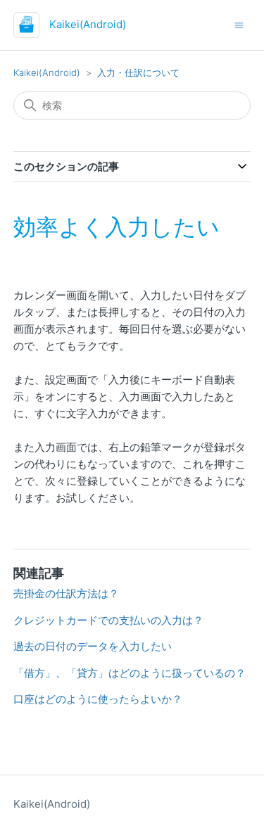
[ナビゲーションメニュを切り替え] (239, 24)
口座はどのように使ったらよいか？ (97, 699)
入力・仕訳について (138, 72)
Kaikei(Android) (46, 72)
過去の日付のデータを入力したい (92, 646)
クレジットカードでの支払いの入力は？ (108, 620)
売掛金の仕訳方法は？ (66, 593)
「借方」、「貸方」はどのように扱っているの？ (129, 673)
